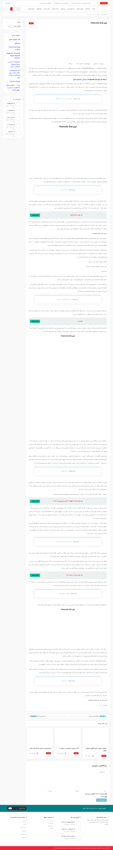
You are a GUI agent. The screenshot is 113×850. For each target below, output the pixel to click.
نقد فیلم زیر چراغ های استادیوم (64, 542)
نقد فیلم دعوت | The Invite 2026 (69, 3)
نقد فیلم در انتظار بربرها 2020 (10, 118)
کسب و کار (47, 9)
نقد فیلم (88, 9)
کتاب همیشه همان (14, 39)
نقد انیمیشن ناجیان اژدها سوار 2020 (40, 748)
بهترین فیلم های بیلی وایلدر (64, 299)
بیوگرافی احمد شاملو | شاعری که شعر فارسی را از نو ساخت (47, 3)
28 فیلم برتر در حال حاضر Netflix (64, 99)
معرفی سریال (80, 9)
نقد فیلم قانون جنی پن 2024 (10, 132)
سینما (93, 9)
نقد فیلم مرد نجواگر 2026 (10, 125)
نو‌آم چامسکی (64, 190)
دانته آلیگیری (64, 681)
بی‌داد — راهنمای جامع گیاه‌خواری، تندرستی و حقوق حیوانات (13, 87)
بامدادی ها (83, 79)
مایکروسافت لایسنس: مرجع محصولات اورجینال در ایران (14, 64)
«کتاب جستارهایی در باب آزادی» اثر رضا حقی (89, 3)
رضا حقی (96, 64)
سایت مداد (101, 705)
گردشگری (39, 9)
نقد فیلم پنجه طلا (41, 716)
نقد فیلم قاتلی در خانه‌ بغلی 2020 (10, 110)
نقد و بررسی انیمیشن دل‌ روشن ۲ (69, 748)
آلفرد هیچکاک (63, 471)
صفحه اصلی (105, 14)
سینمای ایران (70, 9)
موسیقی (63, 9)
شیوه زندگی (31, 9)
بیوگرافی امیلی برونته (64, 594)
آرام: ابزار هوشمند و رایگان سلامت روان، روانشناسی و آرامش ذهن (14, 74)
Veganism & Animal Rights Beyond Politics (13, 55)
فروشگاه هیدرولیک (14, 81)
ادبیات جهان (55, 9)
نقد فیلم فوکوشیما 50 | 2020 (10, 103)
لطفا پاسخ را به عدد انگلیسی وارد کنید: (96, 794)
